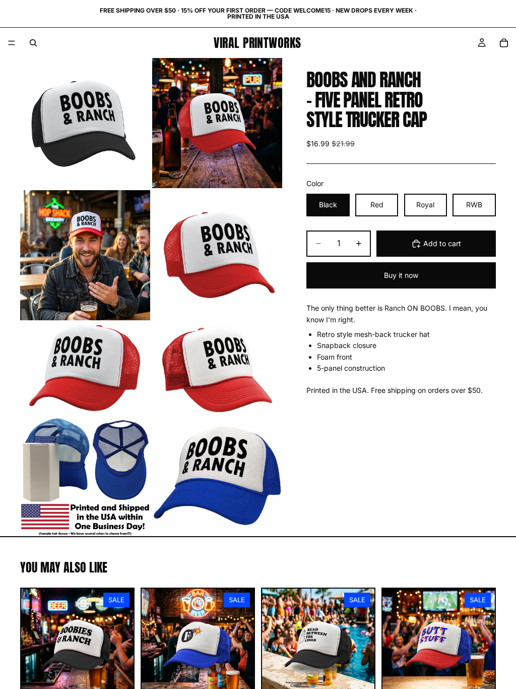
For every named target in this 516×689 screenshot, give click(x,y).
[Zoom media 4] (217, 255)
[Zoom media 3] (85, 255)
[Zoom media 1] (85, 123)
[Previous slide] (32, 645)
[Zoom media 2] (217, 123)
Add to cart (442, 243)
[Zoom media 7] (85, 476)
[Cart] (504, 43)
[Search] (33, 43)
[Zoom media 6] (217, 368)
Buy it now (401, 275)
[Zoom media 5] (85, 368)
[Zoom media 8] (217, 476)
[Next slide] (122, 645)
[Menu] (11, 42)
